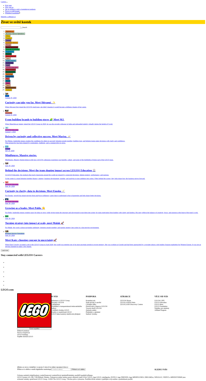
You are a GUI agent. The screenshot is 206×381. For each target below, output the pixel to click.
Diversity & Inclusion (12, 49)
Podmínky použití (73, 375)
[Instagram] (7, 267)
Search (24, 27)
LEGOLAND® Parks (127, 302)
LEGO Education (160, 302)
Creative (8, 38)
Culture (8, 40)
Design (8, 45)
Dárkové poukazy (23, 331)
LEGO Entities (10, 69)
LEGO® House (125, 300)
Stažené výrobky (91, 314)
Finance (8, 54)
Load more (5, 250)
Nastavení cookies (50, 375)
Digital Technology (11, 47)
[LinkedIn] (7, 262)
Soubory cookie (39, 375)
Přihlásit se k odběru (78, 369)
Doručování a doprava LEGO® (96, 306)
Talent (8, 85)
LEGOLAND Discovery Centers (131, 304)
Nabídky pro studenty (161, 308)
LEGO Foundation (160, 306)
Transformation (10, 87)
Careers (3, 2)
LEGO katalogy (22, 334)
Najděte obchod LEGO (25, 336)
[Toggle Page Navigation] (7, 2)
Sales (8, 83)
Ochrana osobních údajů (25, 375)
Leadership (9, 63)
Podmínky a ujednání (93, 312)
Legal (7, 65)
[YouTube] (7, 276)
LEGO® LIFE (159, 300)
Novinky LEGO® (58, 302)
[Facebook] (7, 272)
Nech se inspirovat (23, 333)
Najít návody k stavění (93, 302)
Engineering (9, 51)
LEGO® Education (12, 67)
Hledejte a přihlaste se (8, 17)
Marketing (9, 74)
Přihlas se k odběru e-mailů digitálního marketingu (34, 369)
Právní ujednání (62, 375)
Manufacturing (10, 72)
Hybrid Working (10, 56)
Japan (8, 58)
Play (7, 78)
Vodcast (8, 90)
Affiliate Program (160, 310)
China (8, 36)
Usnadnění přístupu (86, 375)
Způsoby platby (91, 310)
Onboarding (9, 76)
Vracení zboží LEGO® (94, 308)
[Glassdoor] (7, 281)
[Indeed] (7, 285)
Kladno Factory (10, 60)
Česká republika (34, 328)
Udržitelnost (56, 304)
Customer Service (11, 42)
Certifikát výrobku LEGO (60, 310)
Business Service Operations (15, 33)
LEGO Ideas (158, 304)
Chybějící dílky (91, 304)
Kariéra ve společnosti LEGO (62, 312)
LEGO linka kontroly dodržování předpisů (66, 314)
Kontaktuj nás (90, 300)
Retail (8, 81)
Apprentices (9, 31)
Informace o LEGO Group (61, 300)
